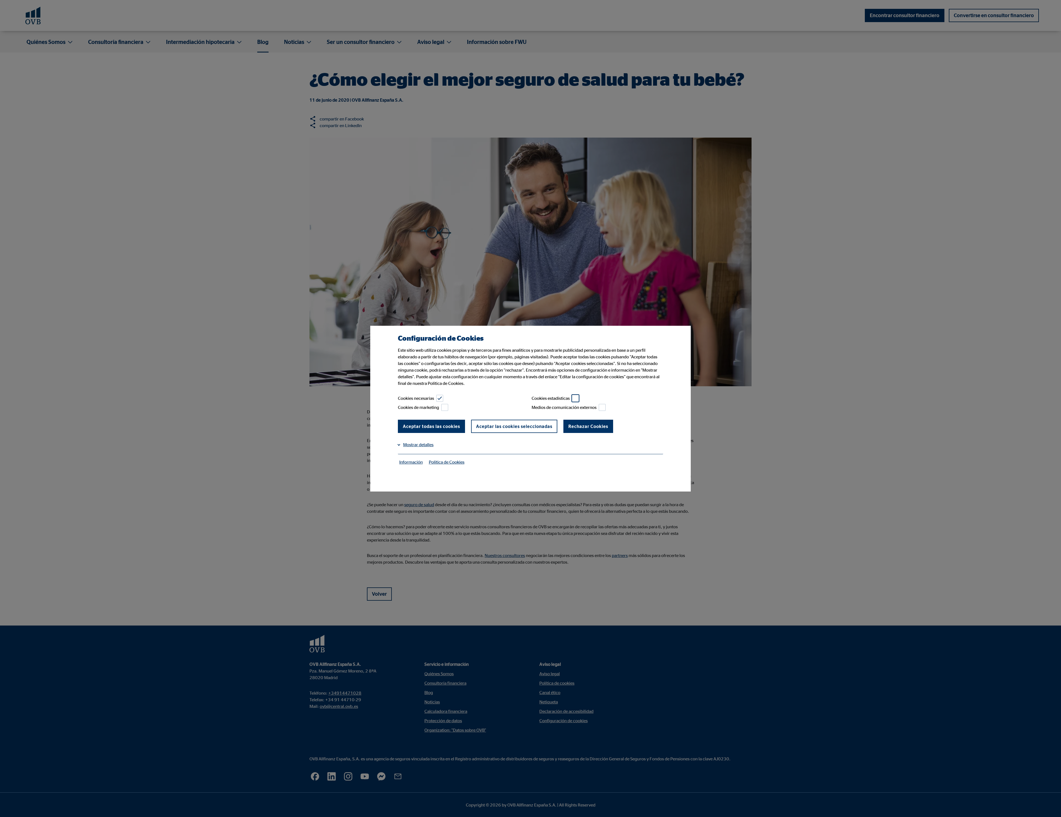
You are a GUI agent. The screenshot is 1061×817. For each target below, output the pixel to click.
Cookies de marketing (418, 407)
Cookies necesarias (416, 398)
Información (411, 461)
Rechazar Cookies (588, 426)
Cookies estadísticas (551, 398)
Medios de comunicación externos (564, 407)
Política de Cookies (446, 461)
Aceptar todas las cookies (431, 426)
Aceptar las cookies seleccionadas (514, 426)
